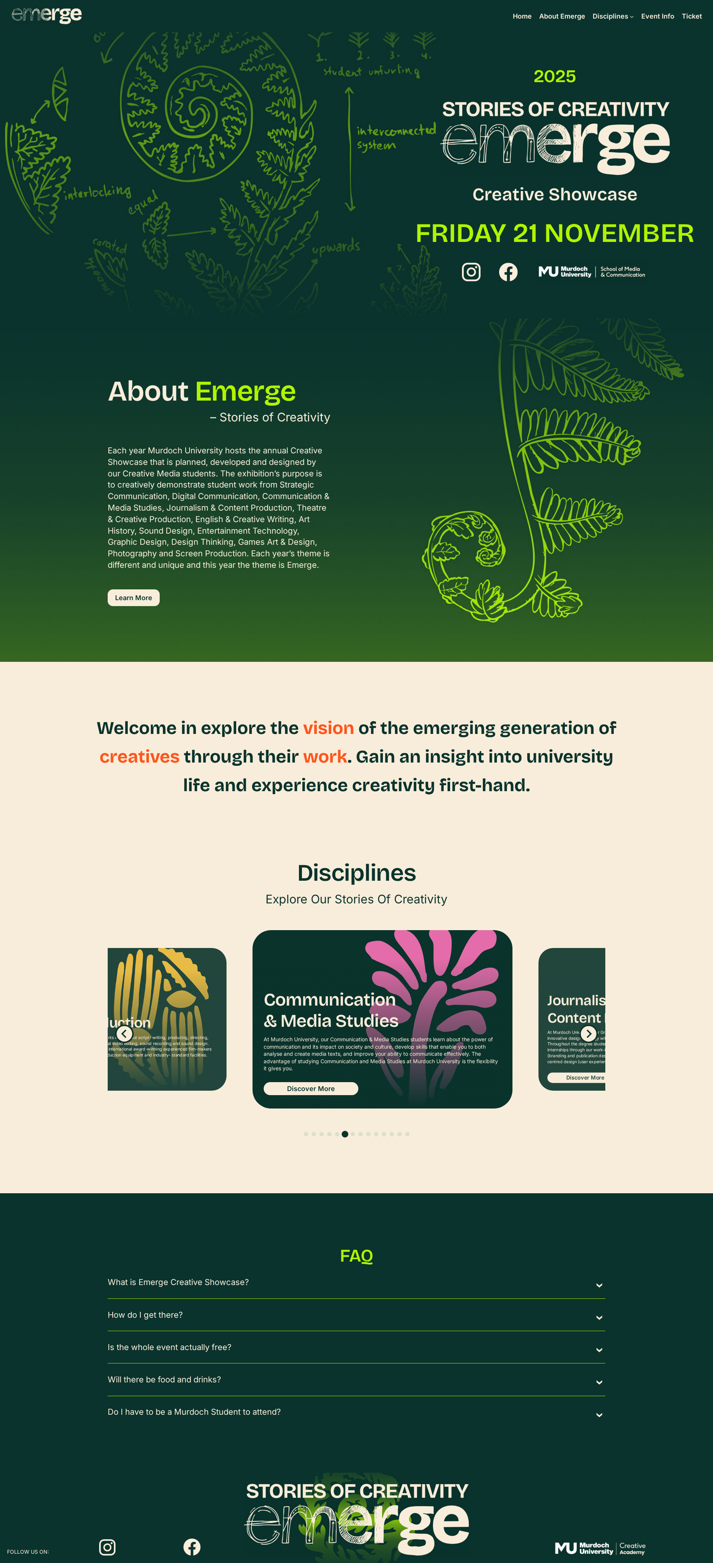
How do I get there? (145, 1315)
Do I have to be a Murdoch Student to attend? (194, 1412)
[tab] (306, 1134)
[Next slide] (588, 1034)
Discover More (311, 1092)
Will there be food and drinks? (164, 1379)
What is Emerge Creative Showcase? (178, 1282)
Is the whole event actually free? (169, 1347)
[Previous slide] (124, 1034)
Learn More (133, 598)
